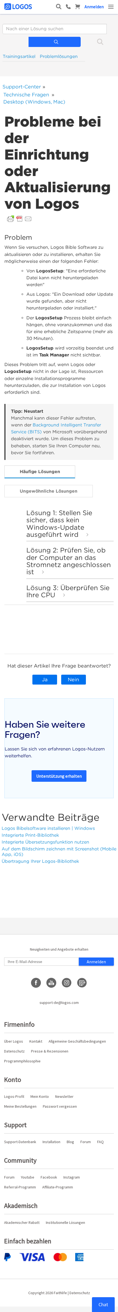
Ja (44, 679)
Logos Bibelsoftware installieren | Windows (48, 828)
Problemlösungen (59, 56)
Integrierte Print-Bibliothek (30, 835)
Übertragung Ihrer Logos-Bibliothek (40, 861)
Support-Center (21, 87)
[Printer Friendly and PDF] (19, 218)
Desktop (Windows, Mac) (34, 102)
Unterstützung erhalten (59, 776)
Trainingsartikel (19, 56)
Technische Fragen (26, 94)
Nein (73, 679)
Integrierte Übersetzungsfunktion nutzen (45, 842)
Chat (103, 1304)
